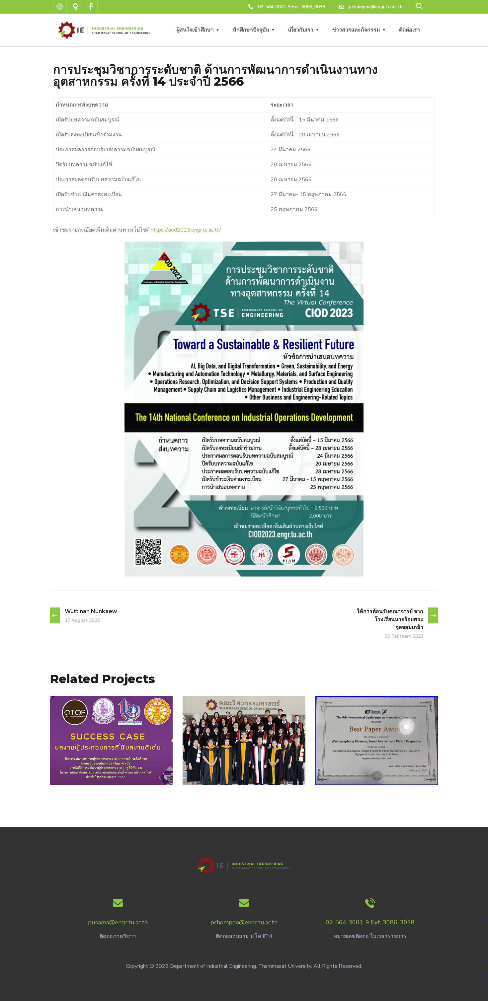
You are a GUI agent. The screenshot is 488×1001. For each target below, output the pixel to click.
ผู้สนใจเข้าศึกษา (195, 30)
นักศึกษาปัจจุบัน (251, 30)
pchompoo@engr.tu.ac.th (244, 922)
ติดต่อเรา (409, 30)
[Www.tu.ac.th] (60, 6)
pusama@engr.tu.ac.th (118, 922)
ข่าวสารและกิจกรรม (356, 30)
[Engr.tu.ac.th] (75, 6)
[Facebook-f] (91, 6)
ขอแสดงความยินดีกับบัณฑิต (244, 781)
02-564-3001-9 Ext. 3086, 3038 (370, 922)
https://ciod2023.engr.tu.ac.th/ (186, 230)
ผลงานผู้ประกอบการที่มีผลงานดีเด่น (111, 777)
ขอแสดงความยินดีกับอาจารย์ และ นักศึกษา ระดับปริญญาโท (377, 773)
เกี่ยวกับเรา (300, 30)
